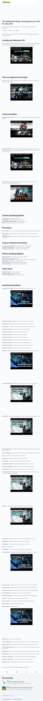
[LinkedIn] (36, 672)
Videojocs (17, 30)
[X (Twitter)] (17, 672)
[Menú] (40, 1)
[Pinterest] (26, 672)
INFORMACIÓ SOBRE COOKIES (17, 699)
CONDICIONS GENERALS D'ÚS (6, 699)
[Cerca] (38, 1)
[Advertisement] (21, 11)
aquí (28, 667)
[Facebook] (7, 672)
